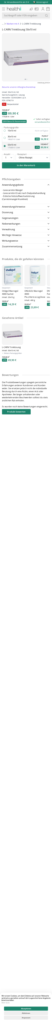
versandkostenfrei (42, 122)
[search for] (46, 15)
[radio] (26, 131)
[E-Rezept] (37, 9)
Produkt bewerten (16, 411)
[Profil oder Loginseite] (43, 9)
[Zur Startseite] (13, 8)
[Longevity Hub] (31, 8)
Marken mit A (13, 23)
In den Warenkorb (26, 165)
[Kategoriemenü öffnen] (4, 8)
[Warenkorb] (48, 9)
